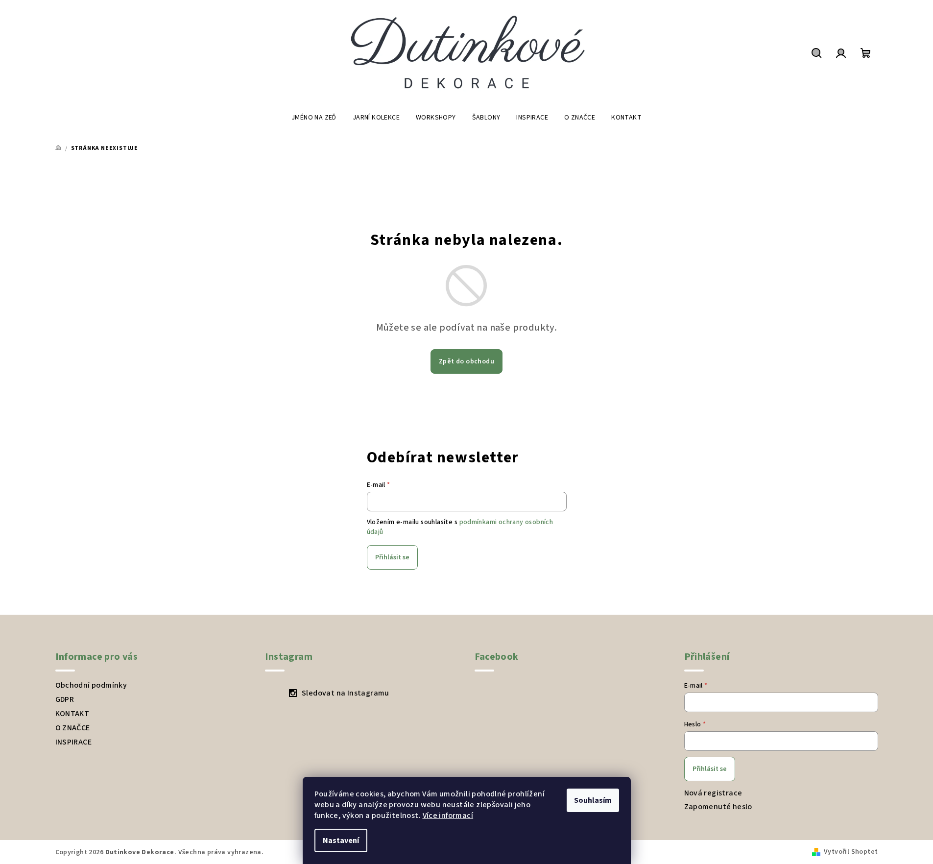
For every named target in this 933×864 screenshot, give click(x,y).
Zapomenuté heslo (718, 806)
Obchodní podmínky (91, 685)
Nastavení (341, 840)
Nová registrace (713, 793)
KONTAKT (72, 713)
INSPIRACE (73, 742)
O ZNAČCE (72, 727)
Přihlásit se (392, 557)
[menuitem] (314, 117)
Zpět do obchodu (466, 361)
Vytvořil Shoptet (851, 852)
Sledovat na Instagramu (345, 693)
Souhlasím (593, 800)
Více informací (448, 815)
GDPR (64, 699)
